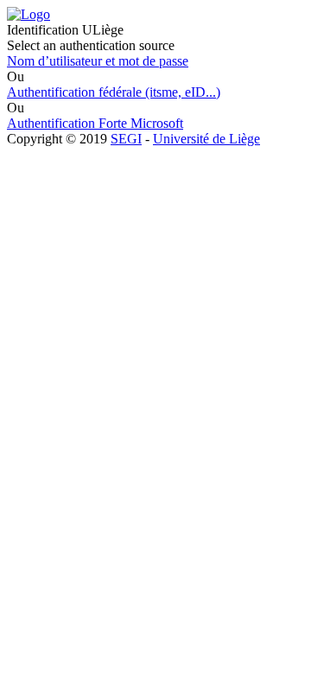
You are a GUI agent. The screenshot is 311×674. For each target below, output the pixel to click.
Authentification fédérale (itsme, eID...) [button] (113, 92)
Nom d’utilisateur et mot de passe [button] (97, 61)
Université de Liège (206, 138)
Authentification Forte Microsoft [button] (95, 123)
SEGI (126, 138)
